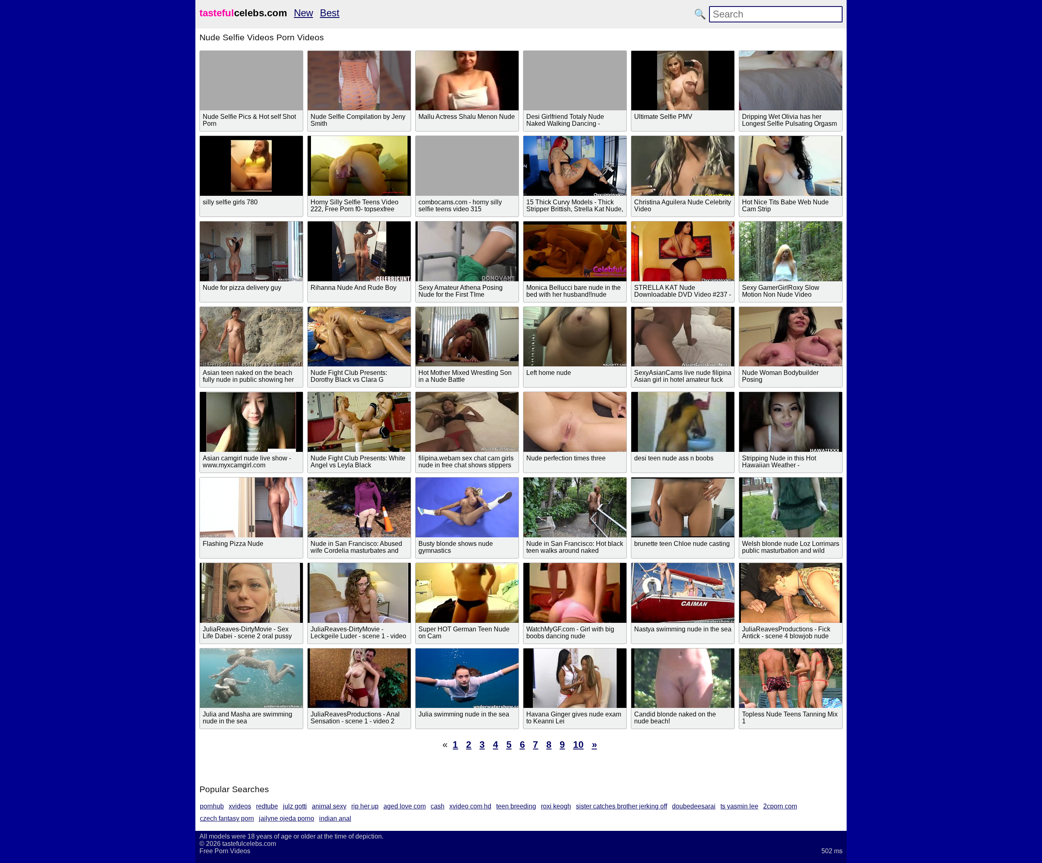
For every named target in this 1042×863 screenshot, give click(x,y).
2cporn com (780, 806)
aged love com (404, 806)
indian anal (335, 818)
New (303, 12)
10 (578, 744)
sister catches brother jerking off (621, 806)
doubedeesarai (694, 806)
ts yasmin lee (739, 806)
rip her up (365, 806)
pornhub (212, 806)
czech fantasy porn (227, 818)
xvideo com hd (470, 806)
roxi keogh (556, 806)
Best (329, 12)
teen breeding (516, 806)
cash (437, 806)
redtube (267, 806)
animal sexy (329, 806)
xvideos (240, 806)
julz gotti (295, 806)
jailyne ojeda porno (286, 818)
